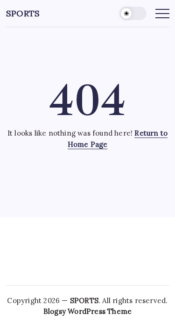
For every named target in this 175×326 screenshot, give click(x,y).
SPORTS (23, 13)
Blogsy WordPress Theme (87, 311)
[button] (133, 13)
